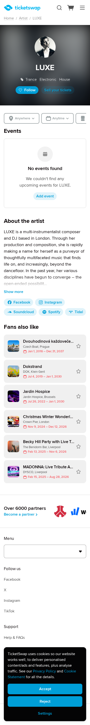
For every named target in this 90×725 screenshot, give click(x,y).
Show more (13, 291)
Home (9, 18)
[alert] (45, 684)
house (64, 79)
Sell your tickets (58, 90)
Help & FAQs (14, 637)
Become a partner (19, 514)
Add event (45, 196)
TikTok (9, 611)
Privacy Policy (44, 671)
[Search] (59, 8)
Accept (45, 689)
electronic (48, 79)
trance (31, 79)
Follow (30, 90)
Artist (23, 18)
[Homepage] (22, 8)
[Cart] (71, 8)
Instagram (12, 600)
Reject (45, 701)
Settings (45, 713)
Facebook (12, 579)
